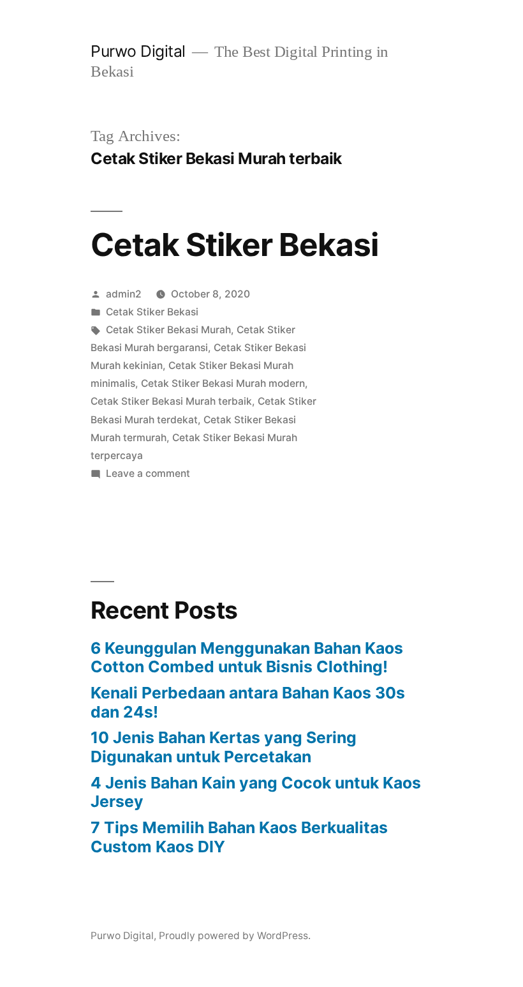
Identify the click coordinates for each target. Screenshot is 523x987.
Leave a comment (148, 473)
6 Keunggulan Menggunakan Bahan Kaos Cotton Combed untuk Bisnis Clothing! (247, 657)
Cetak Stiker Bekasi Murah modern (223, 383)
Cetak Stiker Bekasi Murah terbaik (171, 401)
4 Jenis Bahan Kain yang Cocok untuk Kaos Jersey (256, 792)
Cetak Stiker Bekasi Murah (168, 330)
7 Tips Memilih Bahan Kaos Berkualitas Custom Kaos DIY (239, 837)
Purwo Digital (138, 51)
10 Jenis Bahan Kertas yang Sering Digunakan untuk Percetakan (224, 747)
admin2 (124, 294)
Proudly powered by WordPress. (235, 936)
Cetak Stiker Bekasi (234, 244)
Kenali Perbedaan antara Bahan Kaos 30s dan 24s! (248, 702)
